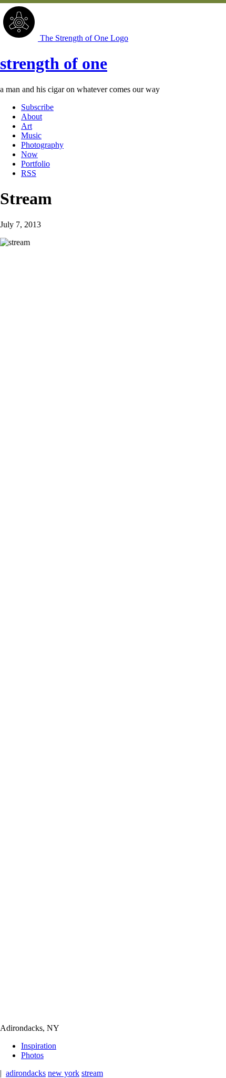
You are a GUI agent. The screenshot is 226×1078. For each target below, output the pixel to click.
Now (29, 154)
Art (26, 126)
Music (31, 135)
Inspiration (38, 1045)
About (31, 116)
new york (63, 1073)
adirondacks (26, 1073)
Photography (42, 144)
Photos (32, 1055)
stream (92, 1073)
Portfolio (35, 163)
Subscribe (37, 107)
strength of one (53, 63)
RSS (28, 173)
